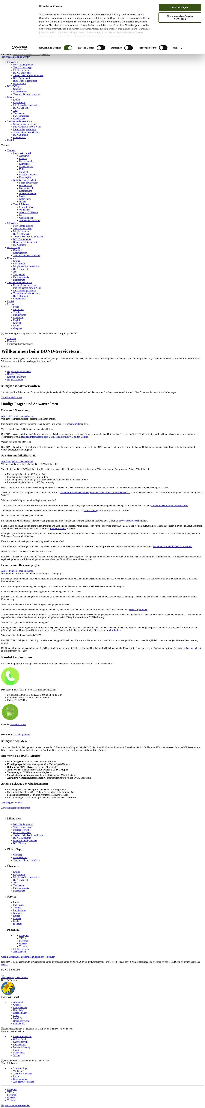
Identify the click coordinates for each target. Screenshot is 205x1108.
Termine (17, 312)
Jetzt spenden (7, 57)
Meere (22, 196)
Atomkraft (24, 155)
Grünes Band (25, 185)
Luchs (22, 215)
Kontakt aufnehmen (16, 377)
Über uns (11, 97)
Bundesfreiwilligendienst (25, 81)
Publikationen (19, 315)
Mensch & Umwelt (22, 153)
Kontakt (17, 323)
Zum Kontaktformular (11, 397)
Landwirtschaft (26, 188)
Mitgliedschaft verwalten (19, 371)
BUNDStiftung (20, 134)
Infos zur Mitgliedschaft (24, 129)
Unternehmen (19, 137)
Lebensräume (25, 191)
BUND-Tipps (13, 86)
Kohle (22, 169)
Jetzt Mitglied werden (11, 802)
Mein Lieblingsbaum (23, 64)
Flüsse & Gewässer (28, 182)
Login (16, 325)
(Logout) (17, 328)
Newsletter (18, 317)
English (10, 140)
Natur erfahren (20, 91)
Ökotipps (17, 89)
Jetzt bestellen (7, 977)
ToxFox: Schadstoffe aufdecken (28, 75)
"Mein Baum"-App (22, 67)
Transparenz (19, 113)
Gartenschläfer (26, 217)
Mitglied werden (22, 57)
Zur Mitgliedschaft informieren (15, 807)
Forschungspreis (21, 116)
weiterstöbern (21, 977)
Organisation (19, 102)
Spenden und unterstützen (19, 121)
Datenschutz (19, 118)
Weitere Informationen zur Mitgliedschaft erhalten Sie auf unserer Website (95, 492)
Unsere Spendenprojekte (24, 124)
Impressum (117, 36)
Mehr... (4, 964)
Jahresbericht (114, 630)
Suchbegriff (6, 54)
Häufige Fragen (14, 374)
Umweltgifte (25, 177)
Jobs (15, 110)
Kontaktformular (73, 424)
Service (10, 304)
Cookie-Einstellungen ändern (15, 956)
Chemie (23, 158)
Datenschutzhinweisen (88, 36)
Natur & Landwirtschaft (24, 180)
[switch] (101, 47)
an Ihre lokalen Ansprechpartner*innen (169, 505)
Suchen (45, 54)
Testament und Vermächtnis (26, 132)
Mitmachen (12, 62)
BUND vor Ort (20, 108)
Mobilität (23, 172)
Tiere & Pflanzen (21, 204)
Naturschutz (25, 199)
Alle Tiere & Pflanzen (29, 220)
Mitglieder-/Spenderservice (26, 105)
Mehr (175, 48)
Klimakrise (24, 164)
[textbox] (27, 54)
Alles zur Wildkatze (28, 212)
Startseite (11, 338)
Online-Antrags (91, 510)
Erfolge (16, 99)
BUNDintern (19, 83)
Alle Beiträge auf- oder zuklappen (17, 416)
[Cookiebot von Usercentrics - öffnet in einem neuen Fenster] (19, 48)
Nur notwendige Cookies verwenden (180, 17)
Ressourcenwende (27, 174)
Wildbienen (24, 209)
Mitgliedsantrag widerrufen (42, 956)
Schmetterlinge (26, 207)
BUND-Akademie (22, 78)
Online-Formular (58, 528)
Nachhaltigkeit (26, 166)
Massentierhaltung (27, 193)
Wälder (22, 201)
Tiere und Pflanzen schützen (26, 94)
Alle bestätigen (180, 7)
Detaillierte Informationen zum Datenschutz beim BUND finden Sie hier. (53, 436)
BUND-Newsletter (22, 72)
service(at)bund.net (128, 520)
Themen (11, 150)
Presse (16, 306)
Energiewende (26, 161)
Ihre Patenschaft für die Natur (27, 126)
